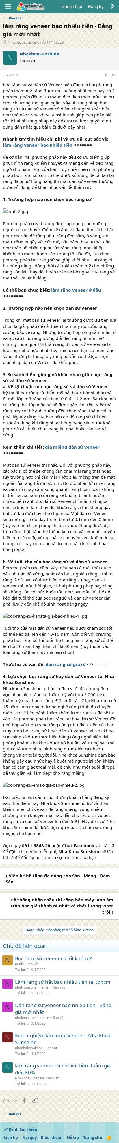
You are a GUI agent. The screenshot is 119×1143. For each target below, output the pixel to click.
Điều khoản (52, 1137)
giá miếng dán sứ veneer (72, 447)
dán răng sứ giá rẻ (66, 664)
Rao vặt (32, 964)
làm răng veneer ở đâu (76, 290)
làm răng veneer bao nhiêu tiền (37, 145)
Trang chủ (92, 1137)
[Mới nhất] (112, 6)
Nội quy (29, 1137)
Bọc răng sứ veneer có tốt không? (53, 958)
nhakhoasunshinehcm (32, 987)
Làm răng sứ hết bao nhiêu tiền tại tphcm (62, 982)
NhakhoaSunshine (23, 42)
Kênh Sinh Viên (22, 1129)
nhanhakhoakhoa (29, 1048)
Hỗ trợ (73, 1137)
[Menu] (8, 6)
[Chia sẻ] (106, 75)
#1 (114, 74)
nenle (19, 964)
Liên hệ (11, 1137)
